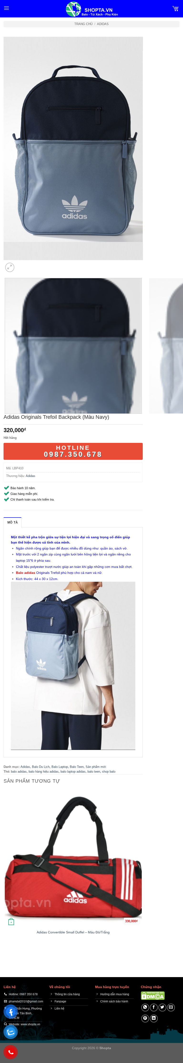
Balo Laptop (59, 767)
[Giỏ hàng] (175, 8)
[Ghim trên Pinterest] (145, 1018)
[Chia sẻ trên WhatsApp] (145, 1007)
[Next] (21, 264)
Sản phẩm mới (96, 767)
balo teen (93, 771)
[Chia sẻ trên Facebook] (154, 1007)
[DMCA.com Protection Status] (153, 995)
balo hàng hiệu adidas (44, 771)
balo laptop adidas (73, 771)
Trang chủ (83, 24)
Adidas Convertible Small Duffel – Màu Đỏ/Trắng (73, 932)
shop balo (108, 771)
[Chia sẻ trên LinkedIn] (154, 1018)
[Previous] (5, 952)
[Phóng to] (10, 267)
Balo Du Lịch (41, 767)
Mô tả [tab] (12, 522)
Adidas (103, 24)
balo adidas (19, 771)
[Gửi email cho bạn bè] (171, 1007)
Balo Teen (77, 767)
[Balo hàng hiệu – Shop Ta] (91, 9)
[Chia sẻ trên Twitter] (162, 1007)
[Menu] (6, 8)
